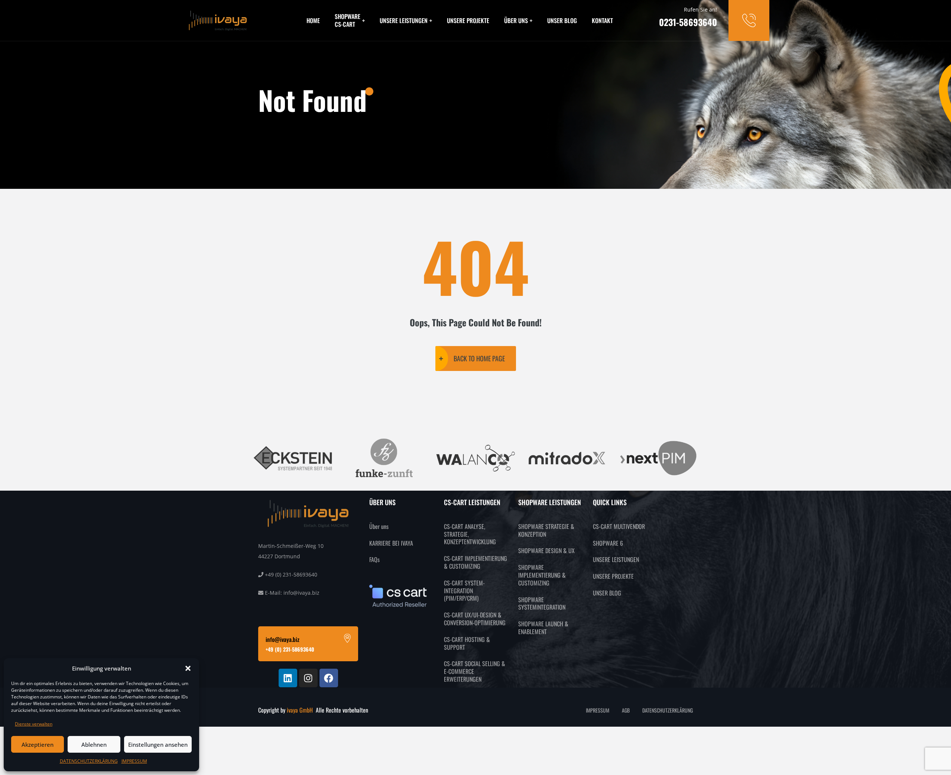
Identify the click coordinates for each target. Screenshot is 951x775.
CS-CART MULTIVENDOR (619, 526)
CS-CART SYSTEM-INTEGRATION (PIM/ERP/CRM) (464, 590)
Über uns (516, 20)
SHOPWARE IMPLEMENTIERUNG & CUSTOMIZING (542, 575)
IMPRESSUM (134, 761)
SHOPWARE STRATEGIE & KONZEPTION (546, 530)
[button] (188, 668)
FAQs (374, 559)
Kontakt (602, 20)
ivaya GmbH (300, 709)
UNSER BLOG (607, 592)
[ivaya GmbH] (218, 20)
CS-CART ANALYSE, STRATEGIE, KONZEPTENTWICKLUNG (470, 534)
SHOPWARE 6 (608, 543)
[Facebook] (328, 678)
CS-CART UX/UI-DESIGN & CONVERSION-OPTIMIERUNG (475, 618)
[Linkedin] (288, 678)
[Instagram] (308, 678)
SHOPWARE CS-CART (347, 20)
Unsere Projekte (468, 20)
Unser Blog (562, 20)
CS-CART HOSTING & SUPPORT (467, 643)
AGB (626, 710)
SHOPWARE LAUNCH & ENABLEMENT (543, 627)
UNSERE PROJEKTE (613, 576)
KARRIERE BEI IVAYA (391, 543)
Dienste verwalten (33, 724)
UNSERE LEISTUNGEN (404, 20)
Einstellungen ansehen (158, 744)
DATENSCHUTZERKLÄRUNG (89, 761)
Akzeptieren (37, 744)
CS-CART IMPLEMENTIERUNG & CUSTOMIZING (475, 562)
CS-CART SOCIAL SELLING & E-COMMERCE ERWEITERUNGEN (474, 671)
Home (313, 20)
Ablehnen (94, 744)
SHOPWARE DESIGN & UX (546, 550)
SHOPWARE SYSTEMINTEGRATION (541, 603)
